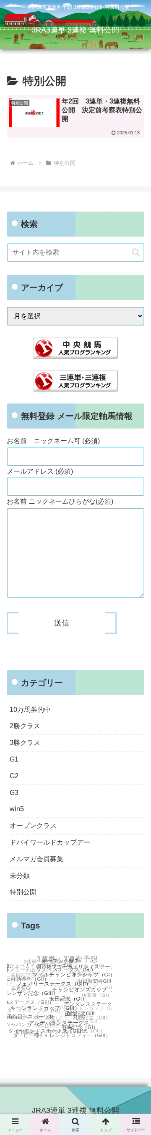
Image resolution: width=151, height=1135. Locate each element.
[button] (135, 252)
